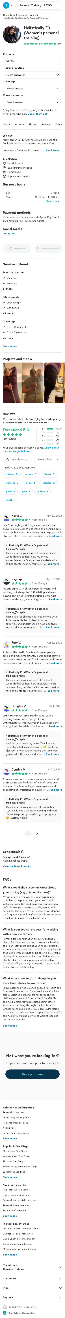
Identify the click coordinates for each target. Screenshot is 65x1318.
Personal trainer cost (14, 1112)
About (6, 124)
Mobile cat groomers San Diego (20, 1166)
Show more (10, 1138)
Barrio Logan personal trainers (19, 1239)
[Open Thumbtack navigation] (8, 5)
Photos (33, 124)
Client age (9, 81)
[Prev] (28, 833)
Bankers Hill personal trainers (18, 1234)
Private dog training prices (17, 1117)
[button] (12, 34)
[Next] (37, 833)
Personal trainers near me (16, 1190)
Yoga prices (9, 1128)
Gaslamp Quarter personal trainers (21, 1228)
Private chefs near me (14, 1210)
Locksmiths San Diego (15, 1172)
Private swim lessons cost (16, 1133)
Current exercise (13, 95)
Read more (52, 201)
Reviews (46, 124)
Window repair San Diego (16, 1156)
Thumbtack (9, 15)
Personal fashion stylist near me (20, 1200)
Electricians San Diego (15, 1151)
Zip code (8, 54)
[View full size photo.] (23, 383)
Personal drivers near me (16, 1205)
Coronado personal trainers (17, 1244)
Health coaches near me (16, 1195)
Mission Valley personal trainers (19, 1249)
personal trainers (27, 15)
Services (19, 124)
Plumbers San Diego (13, 1161)
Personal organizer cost (15, 1123)
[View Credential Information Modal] (22, 851)
